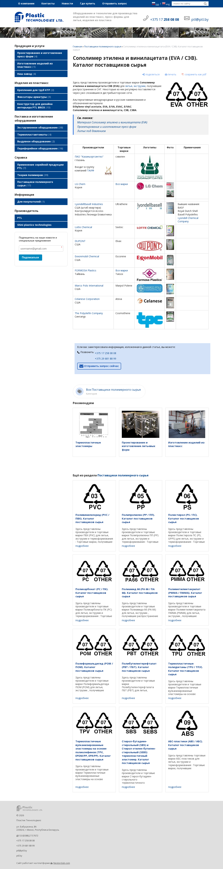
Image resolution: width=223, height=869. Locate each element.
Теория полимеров (32, 175)
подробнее (82, 545)
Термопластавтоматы (34, 134)
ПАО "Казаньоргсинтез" (89, 156)
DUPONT (80, 241)
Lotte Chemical (83, 227)
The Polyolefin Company (89, 313)
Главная (77, 46)
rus (157, 4)
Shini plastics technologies (34, 224)
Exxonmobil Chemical (87, 256)
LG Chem (80, 184)
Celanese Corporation (87, 299)
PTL (19, 217)
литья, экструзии (135, 86)
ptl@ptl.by (21, 850)
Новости (67, 3)
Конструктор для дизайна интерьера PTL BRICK (35, 105)
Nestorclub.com (61, 863)
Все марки (121, 184)
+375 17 (164, 19)
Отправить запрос (114, 3)
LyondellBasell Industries (89, 204)
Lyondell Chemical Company (188, 219)
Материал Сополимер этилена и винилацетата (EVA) (112, 122)
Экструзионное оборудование (39, 127)
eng (168, 4)
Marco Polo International (89, 285)
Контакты (48, 3)
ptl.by (19, 855)
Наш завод (26, 73)
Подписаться (30, 257)
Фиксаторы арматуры (33, 97)
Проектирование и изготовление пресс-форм (39, 54)
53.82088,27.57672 (28, 835)
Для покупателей (30, 201)
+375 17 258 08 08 (105, 353)
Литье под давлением (91, 131)
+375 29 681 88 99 (105, 358)
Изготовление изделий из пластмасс (35, 65)
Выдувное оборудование (35, 141)
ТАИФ (90, 170)
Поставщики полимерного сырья (35, 183)
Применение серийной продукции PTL (40, 166)
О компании (26, 3)
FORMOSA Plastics (85, 270)
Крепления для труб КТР (35, 90)
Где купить (87, 3)
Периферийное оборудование (39, 148)
